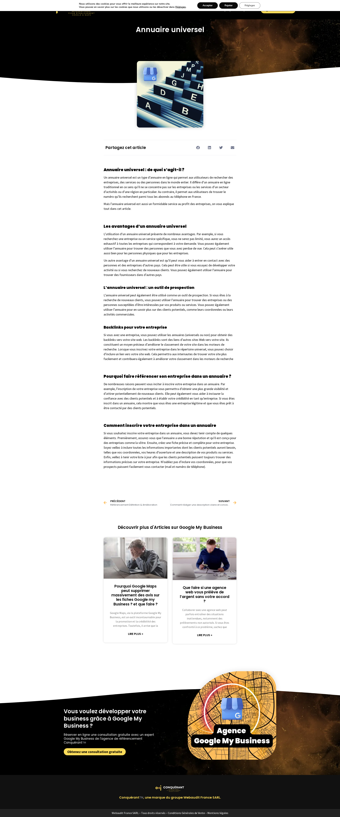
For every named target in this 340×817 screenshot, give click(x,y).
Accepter (207, 5)
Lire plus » (135, 634)
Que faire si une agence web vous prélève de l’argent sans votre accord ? (204, 594)
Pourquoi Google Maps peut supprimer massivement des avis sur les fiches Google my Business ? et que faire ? (135, 595)
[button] (198, 148)
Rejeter (229, 5)
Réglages (180, 7)
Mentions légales (217, 813)
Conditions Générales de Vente (186, 813)
